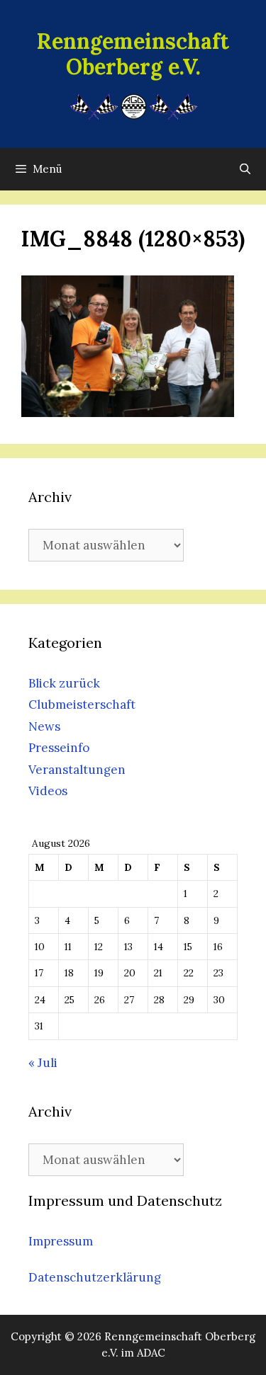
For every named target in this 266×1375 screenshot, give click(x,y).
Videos (47, 791)
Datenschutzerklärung (94, 1277)
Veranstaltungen (77, 769)
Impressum (60, 1241)
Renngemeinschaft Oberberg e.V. (133, 54)
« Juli (42, 1063)
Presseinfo (58, 747)
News (44, 726)
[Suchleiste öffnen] (245, 169)
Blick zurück (64, 683)
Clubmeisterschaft (81, 704)
